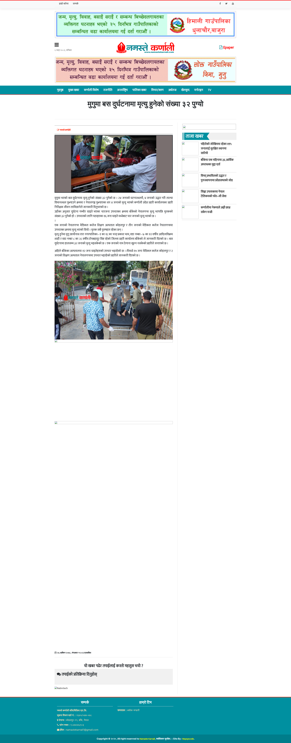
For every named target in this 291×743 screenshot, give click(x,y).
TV (209, 90)
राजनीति (107, 90)
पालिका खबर (139, 90)
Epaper (228, 47)
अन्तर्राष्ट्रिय (122, 90)
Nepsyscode (188, 739)
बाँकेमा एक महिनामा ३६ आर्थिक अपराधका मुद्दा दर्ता (217, 162)
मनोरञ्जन (198, 90)
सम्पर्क (75, 4)
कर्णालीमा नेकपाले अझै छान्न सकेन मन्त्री (215, 210)
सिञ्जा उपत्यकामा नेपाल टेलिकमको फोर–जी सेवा (213, 194)
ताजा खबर (194, 136)
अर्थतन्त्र (172, 90)
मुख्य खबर (73, 90)
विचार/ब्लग (157, 90)
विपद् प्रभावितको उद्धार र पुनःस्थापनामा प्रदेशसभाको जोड (217, 178)
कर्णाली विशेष (91, 90)
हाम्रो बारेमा (64, 4)
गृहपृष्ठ (60, 90)
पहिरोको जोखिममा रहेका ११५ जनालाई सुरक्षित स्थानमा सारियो (216, 148)
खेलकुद (185, 90)
